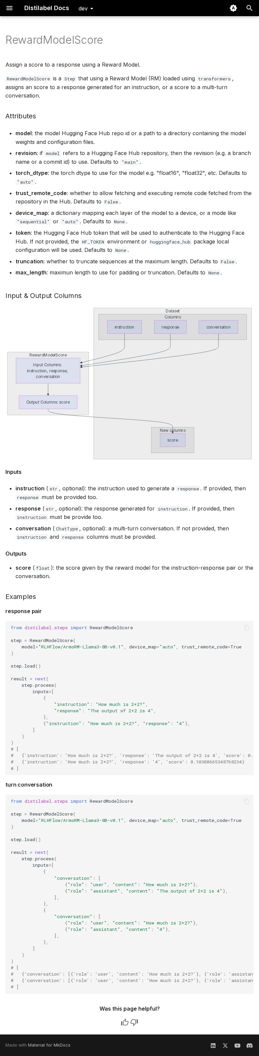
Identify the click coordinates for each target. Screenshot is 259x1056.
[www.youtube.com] (237, 1045)
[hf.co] (249, 1045)
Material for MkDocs (49, 1045)
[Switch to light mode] (233, 8)
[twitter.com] (225, 1045)
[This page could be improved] (134, 1022)
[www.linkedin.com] (213, 1045)
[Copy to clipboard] (247, 628)
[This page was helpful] (125, 1022)
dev (83, 8)
